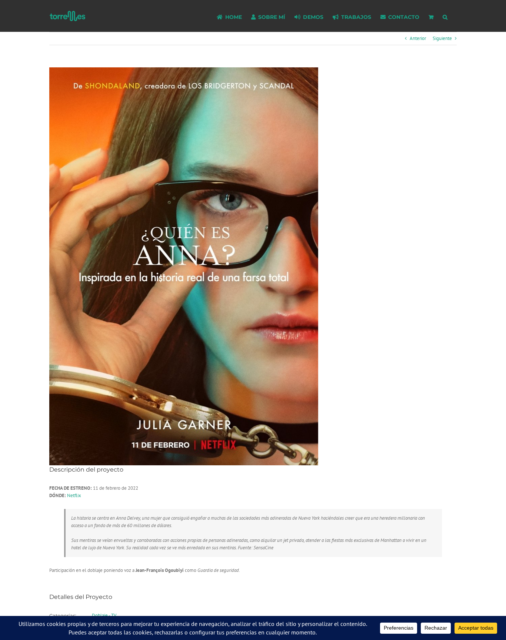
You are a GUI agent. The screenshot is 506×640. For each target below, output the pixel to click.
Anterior (418, 38)
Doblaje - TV (104, 615)
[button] (445, 16)
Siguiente (442, 38)
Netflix (74, 495)
